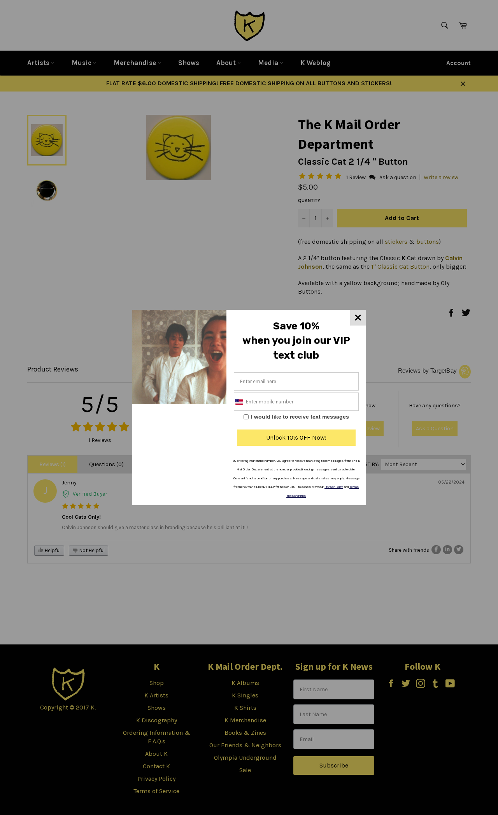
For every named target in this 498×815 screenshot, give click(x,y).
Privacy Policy (333, 487)
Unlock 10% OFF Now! (296, 437)
